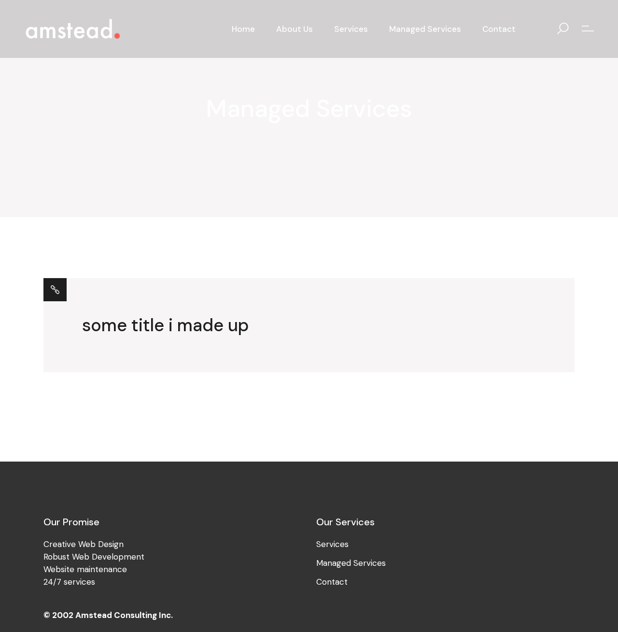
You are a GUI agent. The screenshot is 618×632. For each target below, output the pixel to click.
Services (332, 544)
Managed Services (351, 563)
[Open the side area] (588, 29)
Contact (332, 581)
